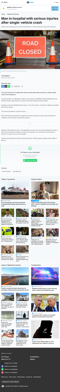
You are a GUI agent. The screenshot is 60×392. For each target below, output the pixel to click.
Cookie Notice (37, 377)
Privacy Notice (21, 377)
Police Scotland (6, 171)
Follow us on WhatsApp (11, 369)
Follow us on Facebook (11, 366)
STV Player (5, 357)
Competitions (34, 357)
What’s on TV (5, 359)
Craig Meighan (5, 76)
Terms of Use (12, 377)
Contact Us (29, 377)
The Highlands (17, 171)
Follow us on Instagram (11, 372)
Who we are (4, 377)
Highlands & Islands (13, 14)
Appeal (32, 359)
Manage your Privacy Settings (10, 381)
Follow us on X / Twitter (11, 363)
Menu (5, 2)
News (3, 14)
